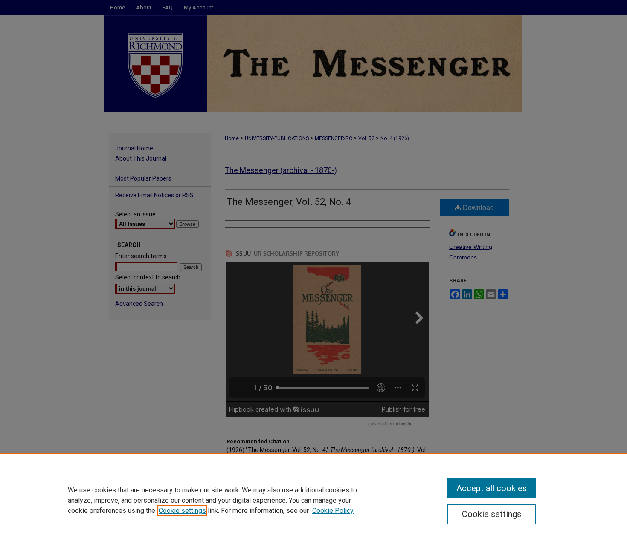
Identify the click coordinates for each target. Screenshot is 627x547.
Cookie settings (182, 511)
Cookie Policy (333, 511)
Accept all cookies (491, 488)
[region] (313, 500)
